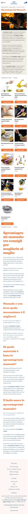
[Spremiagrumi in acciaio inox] (7, 209)
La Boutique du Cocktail (14, 489)
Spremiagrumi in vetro (7, 143)
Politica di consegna (14, 471)
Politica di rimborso (14, 474)
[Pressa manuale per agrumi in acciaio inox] (7, 185)
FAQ (14, 484)
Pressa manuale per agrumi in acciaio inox (7, 194)
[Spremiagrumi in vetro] (7, 135)
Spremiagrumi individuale (18, 194)
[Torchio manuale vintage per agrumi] (21, 135)
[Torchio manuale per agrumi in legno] (7, 111)
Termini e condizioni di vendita (14, 469)
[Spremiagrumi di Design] (21, 111)
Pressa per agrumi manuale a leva (19, 168)
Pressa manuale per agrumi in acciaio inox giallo (20, 95)
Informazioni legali (14, 466)
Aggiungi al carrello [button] (7, 102)
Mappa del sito (14, 486)
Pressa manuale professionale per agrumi (5, 169)
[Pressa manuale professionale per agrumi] (7, 159)
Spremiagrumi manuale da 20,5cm (6, 94)
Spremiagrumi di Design (19, 120)
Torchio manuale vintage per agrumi (20, 144)
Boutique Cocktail (4, 7)
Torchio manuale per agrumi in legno (6, 120)
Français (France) (14, 510)
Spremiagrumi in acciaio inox (5, 218)
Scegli (21, 126)
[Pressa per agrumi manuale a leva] (21, 159)
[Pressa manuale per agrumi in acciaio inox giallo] (21, 86)
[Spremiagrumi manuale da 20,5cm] (7, 86)
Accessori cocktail (12, 7)
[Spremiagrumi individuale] (21, 185)
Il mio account (14, 481)
